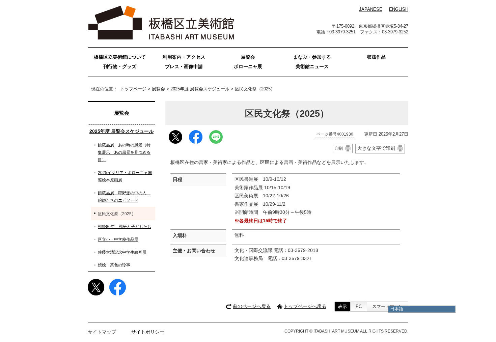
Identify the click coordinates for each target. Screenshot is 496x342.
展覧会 (158, 88)
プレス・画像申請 (184, 66)
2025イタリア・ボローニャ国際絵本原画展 (125, 176)
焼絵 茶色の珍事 (114, 265)
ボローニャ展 (248, 66)
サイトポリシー (147, 332)
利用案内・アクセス (184, 57)
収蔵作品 (376, 57)
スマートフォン (387, 306)
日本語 (396, 308)
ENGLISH (398, 9)
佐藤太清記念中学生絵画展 (122, 252)
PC (359, 306)
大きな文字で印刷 (376, 148)
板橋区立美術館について (120, 57)
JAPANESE (370, 9)
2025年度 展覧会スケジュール (199, 88)
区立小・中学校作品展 (118, 239)
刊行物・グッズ (119, 66)
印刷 (339, 148)
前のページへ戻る (252, 306)
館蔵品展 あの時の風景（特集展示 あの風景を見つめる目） (124, 152)
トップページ (133, 88)
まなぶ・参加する (312, 57)
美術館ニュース (312, 66)
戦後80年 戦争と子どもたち (124, 226)
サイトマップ (102, 332)
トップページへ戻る (305, 306)
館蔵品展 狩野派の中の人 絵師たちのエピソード (124, 197)
